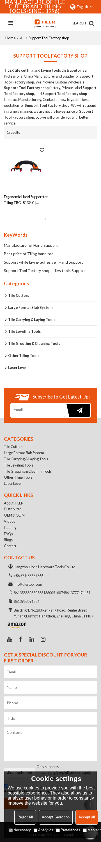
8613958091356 (26, 601)
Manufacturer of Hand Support (31, 245)
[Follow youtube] (9, 639)
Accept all (87, 817)
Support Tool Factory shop (27, 270)
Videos (9, 521)
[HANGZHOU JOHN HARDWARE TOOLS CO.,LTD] (45, 23)
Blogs (8, 539)
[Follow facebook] (20, 639)
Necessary (22, 830)
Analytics (45, 830)
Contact (10, 546)
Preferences (70, 830)
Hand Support (71, 262)
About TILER (13, 503)
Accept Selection (56, 817)
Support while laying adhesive (30, 262)
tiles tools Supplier (69, 270)
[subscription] (77, 410)
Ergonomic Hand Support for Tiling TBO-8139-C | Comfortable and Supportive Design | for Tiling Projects (26, 200)
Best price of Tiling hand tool (29, 253)
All (22, 37)
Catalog (10, 527)
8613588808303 (26, 592)
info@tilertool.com (28, 584)
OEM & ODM (14, 515)
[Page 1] (46, 219)
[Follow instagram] (43, 639)
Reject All (25, 817)
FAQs (8, 533)
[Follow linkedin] (32, 639)
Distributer (12, 509)
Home (10, 37)
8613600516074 (52, 592)
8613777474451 (77, 592)
